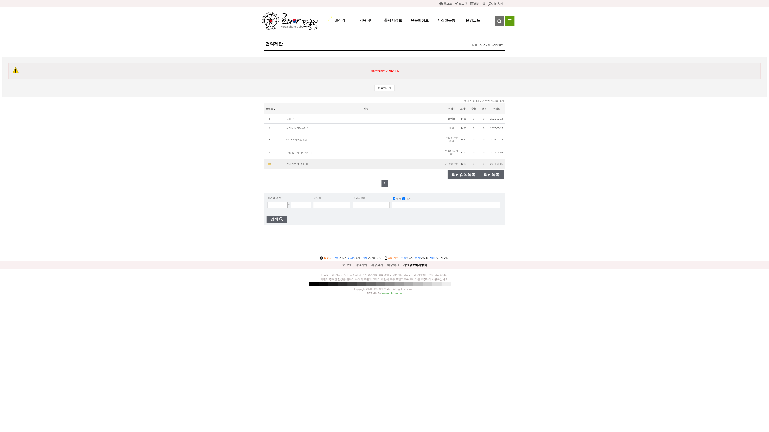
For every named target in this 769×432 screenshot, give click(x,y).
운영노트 (473, 20)
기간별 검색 (274, 198)
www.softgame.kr (392, 293)
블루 (451, 128)
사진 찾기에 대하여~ (297, 152)
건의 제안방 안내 (295, 163)
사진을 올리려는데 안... (298, 128)
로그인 (463, 3)
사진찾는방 (446, 20)
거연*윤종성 (451, 163)
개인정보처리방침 (415, 265)
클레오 (451, 118)
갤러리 (339, 20)
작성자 (317, 198)
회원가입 (479, 3)
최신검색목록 (464, 174)
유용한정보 (420, 20)
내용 (408, 198)
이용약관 (393, 265)
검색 (274, 219)
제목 (398, 198)
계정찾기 (497, 3)
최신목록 (492, 174)
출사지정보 (393, 20)
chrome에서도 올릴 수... (299, 139)
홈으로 (448, 3)
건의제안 (498, 45)
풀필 (288, 118)
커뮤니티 (366, 20)
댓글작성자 (359, 198)
